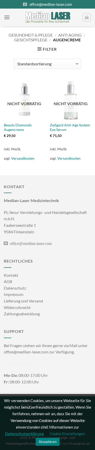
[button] (7, 17)
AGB (8, 281)
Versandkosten (22, 158)
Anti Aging (70, 35)
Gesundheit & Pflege (31, 35)
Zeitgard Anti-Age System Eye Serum (70, 127)
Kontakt (11, 275)
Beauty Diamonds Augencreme (18, 127)
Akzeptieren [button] (47, 442)
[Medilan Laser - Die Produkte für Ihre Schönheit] (47, 17)
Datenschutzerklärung (24, 433)
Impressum (13, 294)
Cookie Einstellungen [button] (67, 433)
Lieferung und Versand (23, 300)
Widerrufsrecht (17, 307)
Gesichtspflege (30, 39)
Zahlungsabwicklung (22, 313)
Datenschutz (15, 288)
